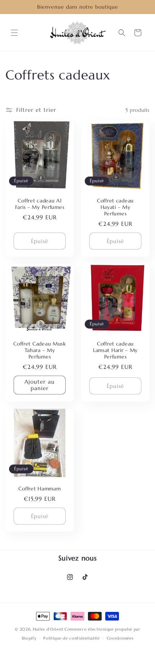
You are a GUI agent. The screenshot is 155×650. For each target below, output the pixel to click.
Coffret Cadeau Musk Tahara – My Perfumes (39, 350)
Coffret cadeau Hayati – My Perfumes (115, 207)
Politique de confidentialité (71, 638)
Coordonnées (120, 638)
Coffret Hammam (39, 488)
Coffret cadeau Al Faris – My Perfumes (40, 203)
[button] (14, 33)
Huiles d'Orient (48, 629)
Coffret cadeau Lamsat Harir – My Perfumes (115, 350)
